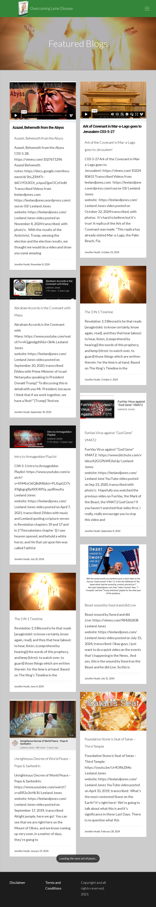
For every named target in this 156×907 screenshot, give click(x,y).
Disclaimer (18, 882)
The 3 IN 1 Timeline (99, 312)
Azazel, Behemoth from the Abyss (38, 138)
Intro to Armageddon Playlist (35, 456)
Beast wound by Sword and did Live (110, 605)
